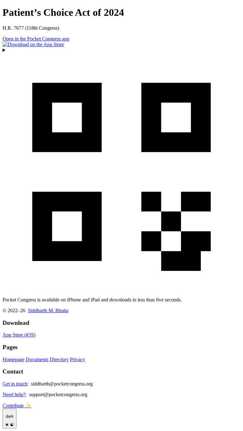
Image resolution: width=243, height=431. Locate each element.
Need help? (14, 394)
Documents (37, 359)
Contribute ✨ (17, 405)
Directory (59, 359)
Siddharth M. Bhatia (48, 310)
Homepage (13, 359)
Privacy (77, 359)
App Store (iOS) (19, 334)
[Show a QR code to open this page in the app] (121, 169)
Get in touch (15, 383)
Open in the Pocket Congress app (36, 38)
